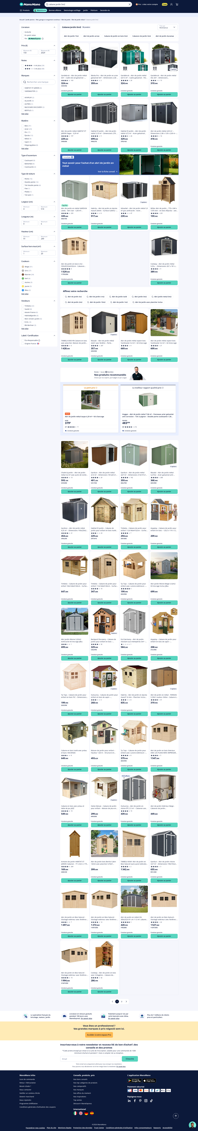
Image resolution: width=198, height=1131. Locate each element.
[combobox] (168, 27)
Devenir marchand (27, 1096)
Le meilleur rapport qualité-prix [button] (146, 387)
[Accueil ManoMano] (30, 4)
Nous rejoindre (25, 1100)
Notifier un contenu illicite (30, 1093)
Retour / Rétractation (28, 1083)
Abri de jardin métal (78, 20)
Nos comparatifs (79, 1086)
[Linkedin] (129, 1101)
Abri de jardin (65, 20)
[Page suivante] (126, 1001)
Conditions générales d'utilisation (119, 1128)
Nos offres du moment (82, 1093)
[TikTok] (151, 1101)
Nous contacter (25, 1090)
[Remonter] (176, 1116)
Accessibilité (167, 1128)
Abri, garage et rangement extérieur (48, 20)
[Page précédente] (112, 1001)
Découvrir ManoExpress (82, 1103)
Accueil (22, 20)
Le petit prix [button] (89, 387)
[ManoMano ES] (92, 1113)
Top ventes (77, 1100)
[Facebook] (135, 1101)
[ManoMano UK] (81, 1113)
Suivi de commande (27, 1079)
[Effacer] (129, 4)
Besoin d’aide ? (25, 1086)
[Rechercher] (47, 4)
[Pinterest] (140, 1101)
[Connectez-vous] (171, 4)
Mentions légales (64, 1128)
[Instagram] (146, 1101)
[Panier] (177, 4)
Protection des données (82, 1128)
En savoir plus (121, 1066)
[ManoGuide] (192, 1125)
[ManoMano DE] (86, 1113)
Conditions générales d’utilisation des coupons (38, 1107)
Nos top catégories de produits (85, 1083)
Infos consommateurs (143, 1128)
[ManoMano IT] (75, 1113)
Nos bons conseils (80, 1079)
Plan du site (51, 1128)
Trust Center (99, 1128)
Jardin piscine (30, 20)
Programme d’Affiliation (29, 1103)
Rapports (157, 1128)
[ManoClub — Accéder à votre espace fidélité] (164, 4)
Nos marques (78, 1090)
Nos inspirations (79, 1096)
